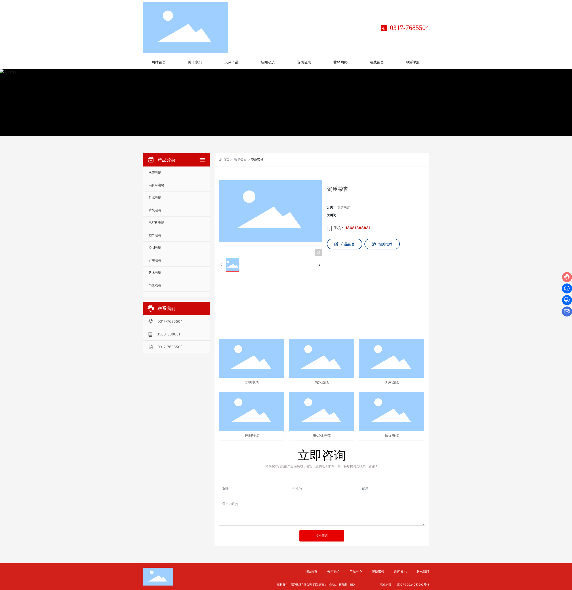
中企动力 (332, 584)
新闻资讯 (400, 571)
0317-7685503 (170, 347)
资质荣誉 (240, 160)
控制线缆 (252, 435)
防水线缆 (322, 382)
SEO (352, 584)
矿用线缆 (392, 382)
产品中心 (355, 571)
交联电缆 (252, 382)
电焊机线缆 (322, 435)
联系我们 (422, 571)
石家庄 (343, 584)
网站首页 (311, 571)
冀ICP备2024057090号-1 (413, 584)
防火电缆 (392, 435)
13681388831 (169, 334)
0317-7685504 (408, 27)
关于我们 (333, 571)
